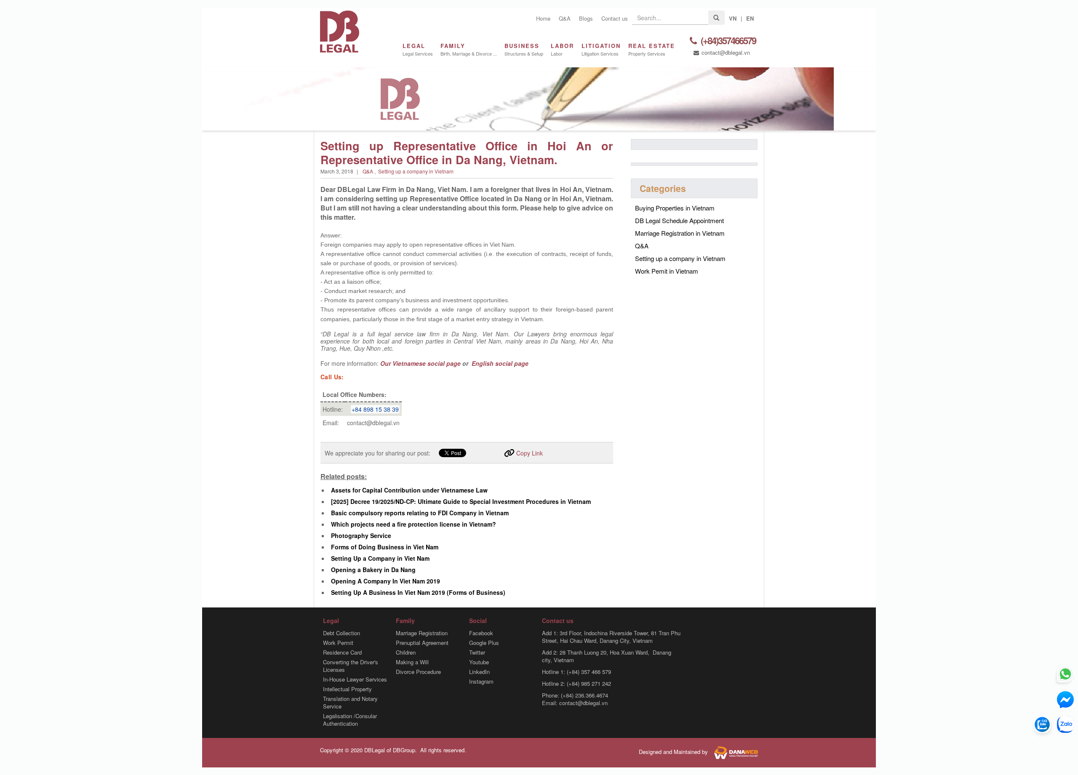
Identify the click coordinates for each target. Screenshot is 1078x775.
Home (543, 18)
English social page (499, 363)
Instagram (481, 681)
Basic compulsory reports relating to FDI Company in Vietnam (420, 513)
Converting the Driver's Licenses (350, 666)
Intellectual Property (347, 689)
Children (406, 652)
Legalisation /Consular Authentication (350, 719)
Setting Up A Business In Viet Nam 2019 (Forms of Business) (418, 592)
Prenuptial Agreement (422, 643)
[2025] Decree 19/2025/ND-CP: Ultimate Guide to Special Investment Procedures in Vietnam (461, 501)
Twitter (477, 652)
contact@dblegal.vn (725, 52)
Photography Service (361, 535)
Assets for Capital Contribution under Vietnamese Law (409, 490)
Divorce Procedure (418, 672)
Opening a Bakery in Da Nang (373, 569)
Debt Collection (341, 633)
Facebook (481, 633)
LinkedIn (479, 672)
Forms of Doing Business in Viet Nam (384, 547)
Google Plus (484, 643)
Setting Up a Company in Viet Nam (380, 558)
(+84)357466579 (727, 41)
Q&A (565, 18)
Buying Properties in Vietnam (675, 207)
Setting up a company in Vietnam (416, 171)
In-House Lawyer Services (355, 679)
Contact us (614, 18)
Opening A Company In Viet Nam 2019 (385, 581)
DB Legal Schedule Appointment (679, 220)
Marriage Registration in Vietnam (680, 233)
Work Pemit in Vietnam (666, 270)
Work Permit (338, 643)
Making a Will (412, 662)
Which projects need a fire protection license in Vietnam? (413, 524)
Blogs (586, 18)
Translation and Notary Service (350, 702)
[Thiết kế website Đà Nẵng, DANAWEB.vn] (734, 752)
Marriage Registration (422, 633)
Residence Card (342, 652)
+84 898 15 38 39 (375, 409)
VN (732, 18)
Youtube (479, 662)
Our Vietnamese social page (420, 363)
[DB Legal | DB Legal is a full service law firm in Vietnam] (339, 31)
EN (750, 18)
